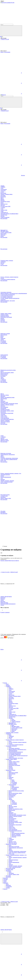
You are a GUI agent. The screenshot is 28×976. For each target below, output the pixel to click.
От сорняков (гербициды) (6, 297)
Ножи (2, 399)
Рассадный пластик (5, 494)
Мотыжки (3, 396)
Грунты (2, 278)
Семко (2, 211)
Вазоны (2, 318)
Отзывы (2, 527)
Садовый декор (4, 495)
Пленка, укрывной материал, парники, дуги (11, 473)
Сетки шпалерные (5, 418)
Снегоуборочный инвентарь (7, 419)
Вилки (2, 336)
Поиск (2, 202)
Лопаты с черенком (5, 420)
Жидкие (2, 263)
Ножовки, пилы (4, 402)
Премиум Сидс (4, 204)
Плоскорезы (3, 408)
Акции (2, 530)
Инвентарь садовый (5, 333)
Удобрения (3, 261)
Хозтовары (3, 497)
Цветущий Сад (4, 230)
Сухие (2, 264)
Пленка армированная (6, 477)
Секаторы (3, 414)
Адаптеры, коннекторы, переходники (9, 458)
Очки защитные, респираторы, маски (9, 403)
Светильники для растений (7, 413)
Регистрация (7, 52)
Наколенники (4, 398)
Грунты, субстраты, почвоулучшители (9, 277)
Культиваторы (4, 374)
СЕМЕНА (3, 187)
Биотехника (3, 193)
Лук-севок (3, 511)
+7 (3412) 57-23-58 (5, 572)
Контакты (3, 531)
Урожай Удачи (4, 214)
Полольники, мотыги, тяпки (7, 410)
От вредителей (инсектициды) (8, 294)
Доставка (3, 533)
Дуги (2, 478)
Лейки (2, 455)
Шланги (2, 457)
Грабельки (3, 338)
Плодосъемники (4, 407)
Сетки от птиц (4, 416)
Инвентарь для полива (6, 453)
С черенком (3, 342)
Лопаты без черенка (5, 421)
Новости (3, 528)
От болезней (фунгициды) (7, 295)
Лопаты (2, 378)
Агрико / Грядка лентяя (6, 232)
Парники (3, 479)
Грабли (2, 339)
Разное (2, 236)
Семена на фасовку (5, 217)
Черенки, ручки (4, 439)
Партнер (2, 200)
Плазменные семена (5, 201)
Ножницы (3, 401)
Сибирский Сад (4, 212)
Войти (2, 52)
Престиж (3, 205)
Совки (2, 435)
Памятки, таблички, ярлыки (7, 404)
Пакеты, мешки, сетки (6, 498)
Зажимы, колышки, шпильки (7, 480)
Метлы (2, 393)
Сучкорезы (3, 436)
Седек (2, 208)
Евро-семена (3, 233)
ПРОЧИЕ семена (4, 231)
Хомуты (2, 438)
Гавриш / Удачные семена (6, 194)
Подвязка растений (5, 409)
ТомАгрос (3, 234)
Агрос (2, 188)
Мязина (2, 199)
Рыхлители (3, 412)
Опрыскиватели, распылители (8, 454)
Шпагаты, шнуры (5, 440)
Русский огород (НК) (5, 206)
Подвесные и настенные (6, 317)
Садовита (3, 207)
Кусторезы (3, 376)
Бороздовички (4, 334)
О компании (3, 526)
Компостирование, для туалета (8, 300)
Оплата (2, 532)
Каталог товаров (4, 560)
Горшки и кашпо (4, 314)
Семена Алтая (4, 210)
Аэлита (2, 191)
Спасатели (3, 299)
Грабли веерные (4, 354)
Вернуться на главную (13, 560)
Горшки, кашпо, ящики (6, 313)
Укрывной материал (5, 474)
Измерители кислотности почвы (8, 370)
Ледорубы (3, 422)
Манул (2, 197)
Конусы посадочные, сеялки (7, 372)
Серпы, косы (3, 415)
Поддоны (3, 320)
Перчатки (3, 405)
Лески (2, 377)
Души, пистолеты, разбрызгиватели (9, 459)
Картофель (3, 512)
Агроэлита (3, 190)
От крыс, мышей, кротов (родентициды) (10, 298)
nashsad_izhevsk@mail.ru (6, 596)
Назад (7, 684)
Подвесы (3, 319)
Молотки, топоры (5, 395)
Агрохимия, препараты (6, 292)
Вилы (2, 337)
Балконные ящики (5, 315)
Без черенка (3, 340)
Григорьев (3, 195)
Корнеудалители (4, 373)
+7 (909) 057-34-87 (13, 572)
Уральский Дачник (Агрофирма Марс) (9, 213)
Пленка (2, 475)
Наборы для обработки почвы (7, 397)
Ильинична (3, 196)
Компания (3, 525)
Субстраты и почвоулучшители (8, 279)
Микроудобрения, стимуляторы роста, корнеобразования (14, 293)
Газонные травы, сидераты (7, 260)
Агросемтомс (4, 189)
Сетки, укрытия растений (6, 481)
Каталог (5, 682)
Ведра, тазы (3, 460)
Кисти (2, 371)
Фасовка (2, 216)
